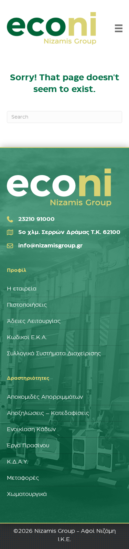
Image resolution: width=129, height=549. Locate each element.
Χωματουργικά (27, 494)
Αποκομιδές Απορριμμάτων (45, 397)
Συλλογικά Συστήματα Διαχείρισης (54, 353)
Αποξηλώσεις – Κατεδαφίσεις (48, 413)
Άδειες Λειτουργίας (34, 321)
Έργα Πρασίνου (28, 445)
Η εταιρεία (21, 289)
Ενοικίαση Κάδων (31, 429)
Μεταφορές (23, 478)
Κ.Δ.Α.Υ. (17, 462)
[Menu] (118, 28)
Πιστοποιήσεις (27, 305)
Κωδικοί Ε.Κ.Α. (27, 337)
